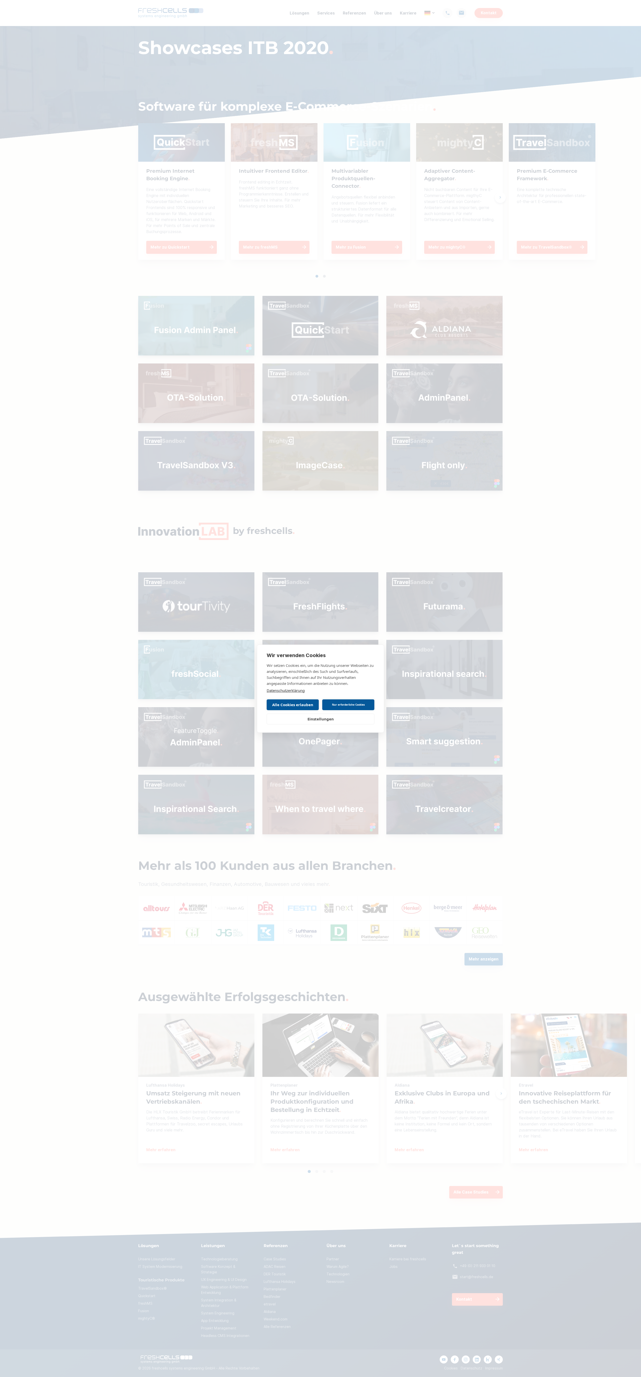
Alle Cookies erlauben (292, 704)
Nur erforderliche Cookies (348, 704)
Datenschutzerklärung (286, 690)
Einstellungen (320, 718)
